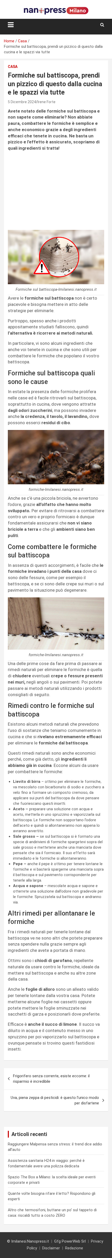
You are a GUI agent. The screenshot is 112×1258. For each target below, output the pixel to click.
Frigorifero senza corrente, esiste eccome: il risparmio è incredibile (51, 1079)
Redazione (74, 1248)
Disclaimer (51, 1248)
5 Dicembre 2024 (22, 102)
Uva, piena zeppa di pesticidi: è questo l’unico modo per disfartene (55, 1100)
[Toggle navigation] (10, 25)
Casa (12, 67)
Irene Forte (46, 102)
